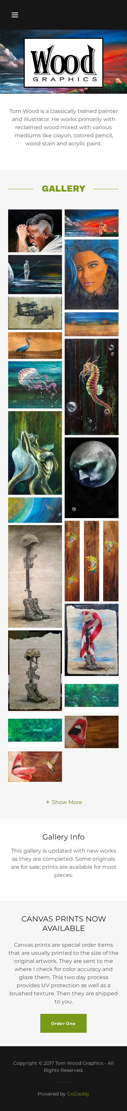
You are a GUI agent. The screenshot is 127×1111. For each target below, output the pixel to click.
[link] (63, 62)
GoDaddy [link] (78, 1094)
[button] (15, 15)
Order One (63, 1023)
